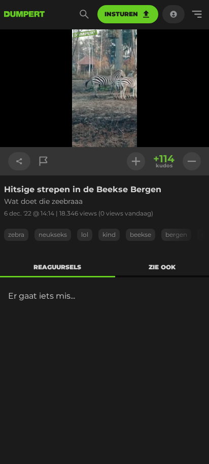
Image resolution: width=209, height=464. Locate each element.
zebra (16, 234)
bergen (176, 234)
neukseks (53, 234)
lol (84, 234)
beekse (140, 234)
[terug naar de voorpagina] (24, 14)
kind (109, 234)
